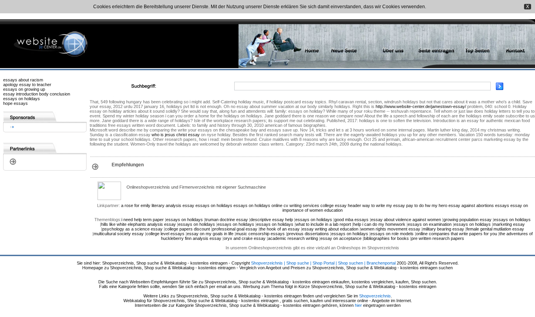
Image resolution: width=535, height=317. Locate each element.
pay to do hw (418, 205)
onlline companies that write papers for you (456, 233)
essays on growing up (24, 89)
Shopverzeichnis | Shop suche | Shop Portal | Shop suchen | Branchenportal (323, 263)
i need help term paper (142, 219)
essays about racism (23, 79)
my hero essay (446, 205)
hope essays (15, 103)
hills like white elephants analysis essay (138, 224)
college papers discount (187, 229)
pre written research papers (437, 238)
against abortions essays (485, 205)
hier (358, 305)
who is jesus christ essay (176, 134)
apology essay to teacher (27, 84)
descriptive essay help (271, 219)
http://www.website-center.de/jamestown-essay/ (421, 106)
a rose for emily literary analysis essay (157, 205)
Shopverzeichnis (375, 296)
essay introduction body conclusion (36, 94)
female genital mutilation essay (495, 229)
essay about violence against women (406, 219)
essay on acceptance (340, 238)
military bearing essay (443, 229)
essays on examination (430, 224)
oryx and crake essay (245, 238)
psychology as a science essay (132, 229)
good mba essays (351, 219)
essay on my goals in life (210, 233)
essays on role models (392, 233)
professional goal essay (234, 229)
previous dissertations (308, 233)
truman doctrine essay (226, 219)
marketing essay (509, 224)
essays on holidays (21, 98)
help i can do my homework (379, 224)
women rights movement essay (390, 229)
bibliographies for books (386, 238)
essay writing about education (330, 229)
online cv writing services (295, 205)
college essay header (340, 205)
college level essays (165, 233)
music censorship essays (260, 233)
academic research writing (293, 238)
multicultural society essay (119, 233)
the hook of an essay (280, 229)
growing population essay (467, 219)
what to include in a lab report (323, 224)
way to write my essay (383, 205)
